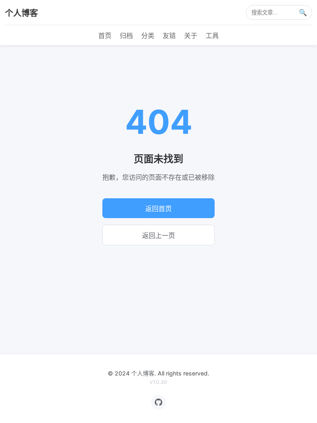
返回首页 (158, 208)
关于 (190, 35)
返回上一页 (158, 235)
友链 (169, 35)
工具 (212, 35)
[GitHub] (158, 402)
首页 (104, 35)
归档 (126, 35)
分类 (147, 35)
